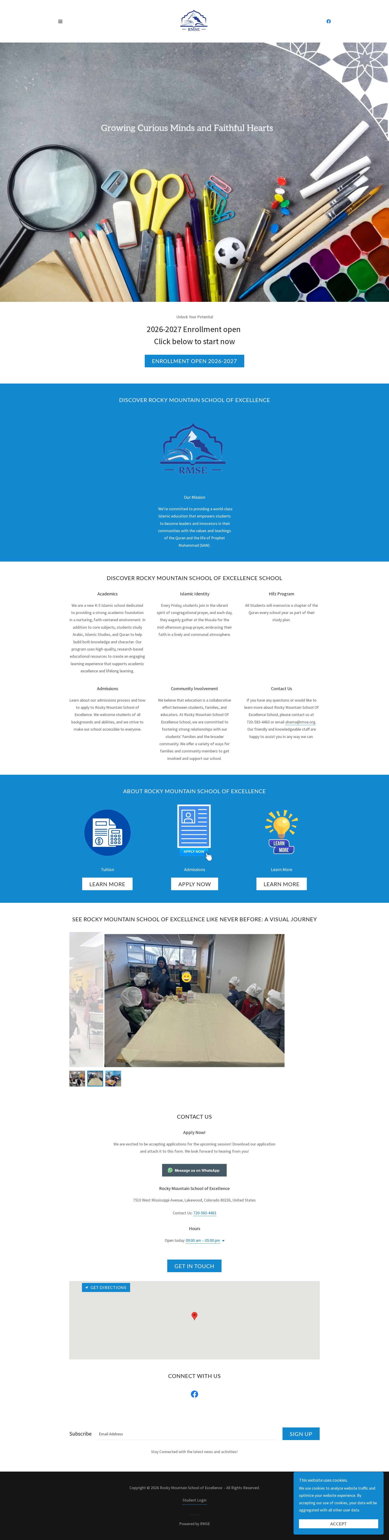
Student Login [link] (194, 1500)
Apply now (194, 884)
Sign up (301, 1434)
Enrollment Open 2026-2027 (194, 361)
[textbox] (187, 1433)
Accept (338, 1523)
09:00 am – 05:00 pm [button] (203, 1240)
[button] (60, 21)
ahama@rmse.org (300, 722)
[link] (194, 20)
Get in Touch (194, 1266)
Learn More (107, 884)
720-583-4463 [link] (204, 1212)
